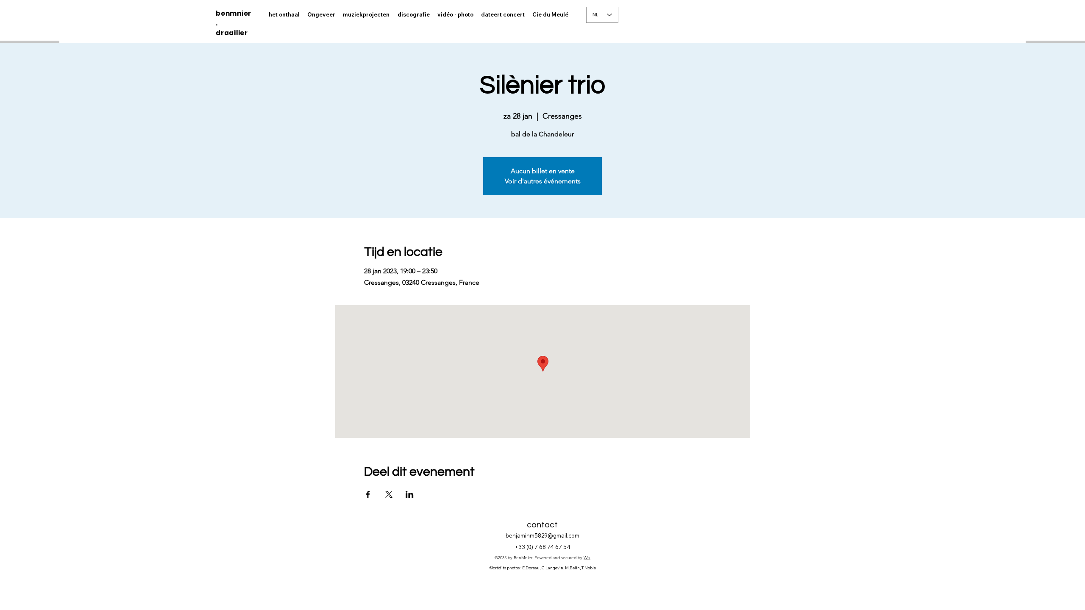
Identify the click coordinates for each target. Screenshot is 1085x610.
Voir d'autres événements (543, 181)
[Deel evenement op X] (389, 494)
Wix (587, 557)
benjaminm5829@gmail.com (542, 535)
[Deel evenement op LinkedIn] (410, 494)
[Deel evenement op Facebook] (368, 494)
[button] (455, 14)
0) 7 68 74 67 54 (549, 546)
